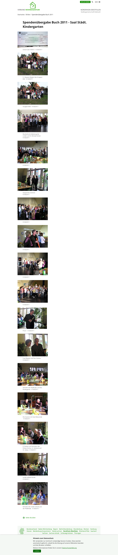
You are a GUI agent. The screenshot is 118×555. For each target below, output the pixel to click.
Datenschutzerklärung (69, 548)
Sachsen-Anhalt (54, 533)
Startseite (21, 15)
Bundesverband (32, 529)
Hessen (29, 531)
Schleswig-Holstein (67, 533)
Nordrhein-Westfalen (70, 531)
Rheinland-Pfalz (84, 531)
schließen (37, 551)
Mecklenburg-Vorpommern (42, 531)
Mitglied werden (85, 2)
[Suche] (92, 2)
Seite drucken (31, 518)
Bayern (55, 529)
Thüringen (77, 533)
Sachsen (45, 533)
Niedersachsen (57, 531)
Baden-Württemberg (45, 529)
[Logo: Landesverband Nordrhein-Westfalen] (37, 6)
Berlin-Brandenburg (65, 529)
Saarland (93, 531)
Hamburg (93, 529)
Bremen (86, 529)
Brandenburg (78, 529)
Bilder (28, 15)
